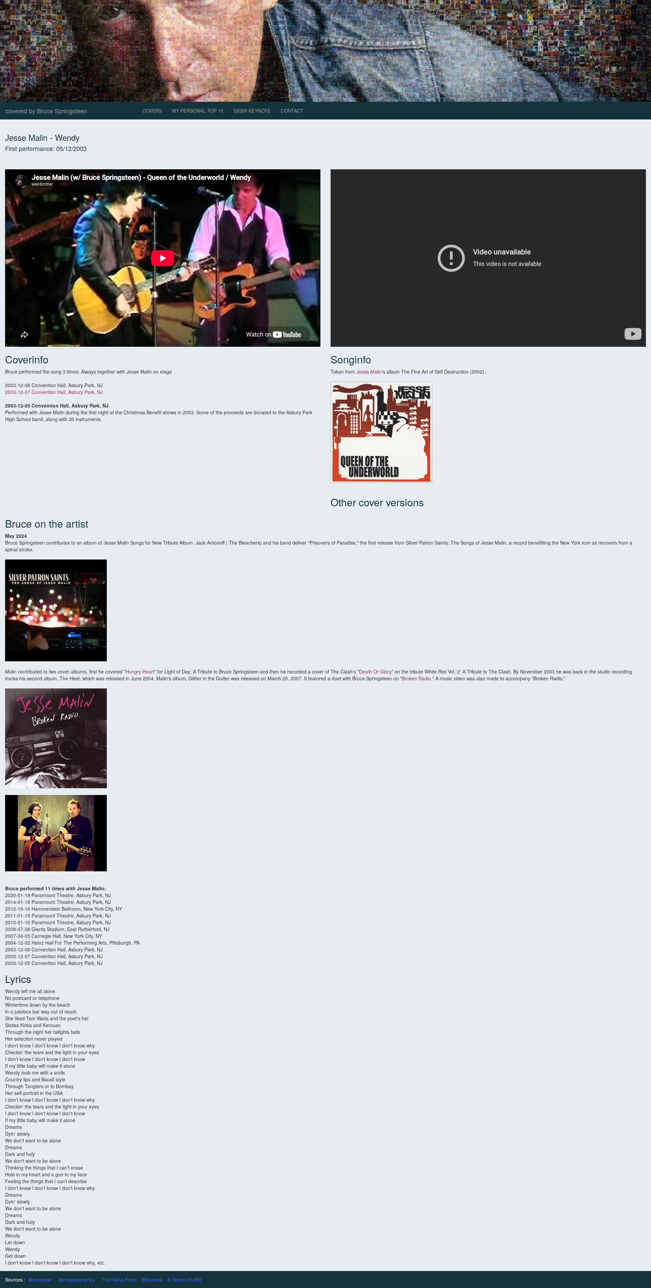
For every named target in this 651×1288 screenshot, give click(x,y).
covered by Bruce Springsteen (46, 110)
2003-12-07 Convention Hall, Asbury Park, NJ (54, 392)
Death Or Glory (375, 671)
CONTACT (292, 110)
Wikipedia (152, 1279)
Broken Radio (416, 678)
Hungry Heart (139, 671)
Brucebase (39, 1279)
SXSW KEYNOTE (252, 110)
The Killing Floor (118, 1279)
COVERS (152, 110)
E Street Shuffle (184, 1279)
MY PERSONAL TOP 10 (197, 110)
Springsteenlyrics (76, 1279)
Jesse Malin (369, 371)
